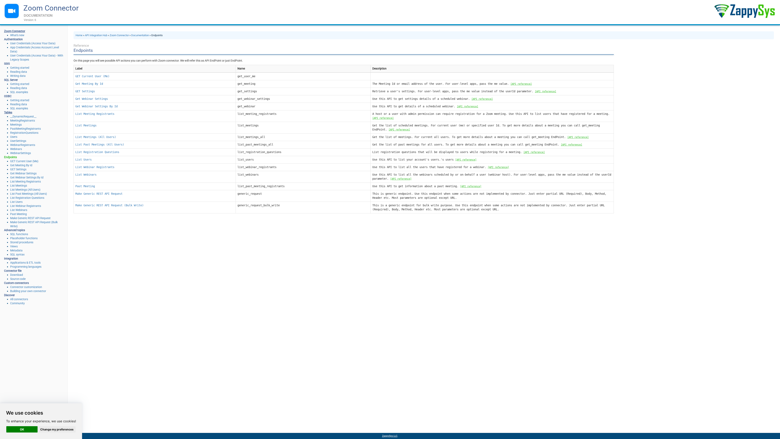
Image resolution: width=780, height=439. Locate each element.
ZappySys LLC (390, 436)
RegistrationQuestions (24, 132)
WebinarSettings (20, 153)
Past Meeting (18, 214)
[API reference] (521, 84)
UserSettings (18, 140)
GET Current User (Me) (24, 161)
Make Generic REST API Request (30, 218)
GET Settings (18, 169)
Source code (18, 278)
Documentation (140, 35)
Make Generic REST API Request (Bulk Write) (109, 205)
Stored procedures (21, 242)
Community (17, 303)
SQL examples (19, 92)
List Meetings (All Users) (25, 189)
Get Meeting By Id (21, 165)
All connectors (19, 299)
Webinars (16, 149)
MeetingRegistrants (22, 120)
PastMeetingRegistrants (25, 128)
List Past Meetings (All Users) (28, 193)
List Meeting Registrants (25, 181)
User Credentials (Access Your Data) (32, 43)
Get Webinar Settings (23, 173)
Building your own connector (28, 291)
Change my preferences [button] (57, 429)
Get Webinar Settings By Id (26, 177)
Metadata (16, 250)
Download (16, 274)
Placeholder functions (24, 238)
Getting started (19, 67)
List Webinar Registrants (25, 206)
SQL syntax (17, 254)
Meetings (16, 124)
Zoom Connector (51, 8)
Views (14, 246)
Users (13, 136)
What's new (17, 35)
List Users (16, 201)
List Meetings (18, 185)
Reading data (18, 71)
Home (79, 35)
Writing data (18, 75)
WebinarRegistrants (22, 145)
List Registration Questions (27, 197)
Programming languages (25, 266)
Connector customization (26, 287)
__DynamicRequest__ (23, 116)
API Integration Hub (96, 35)
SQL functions (19, 234)
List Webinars (18, 210)
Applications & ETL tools (25, 262)
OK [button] (22, 429)
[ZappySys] (744, 11)
